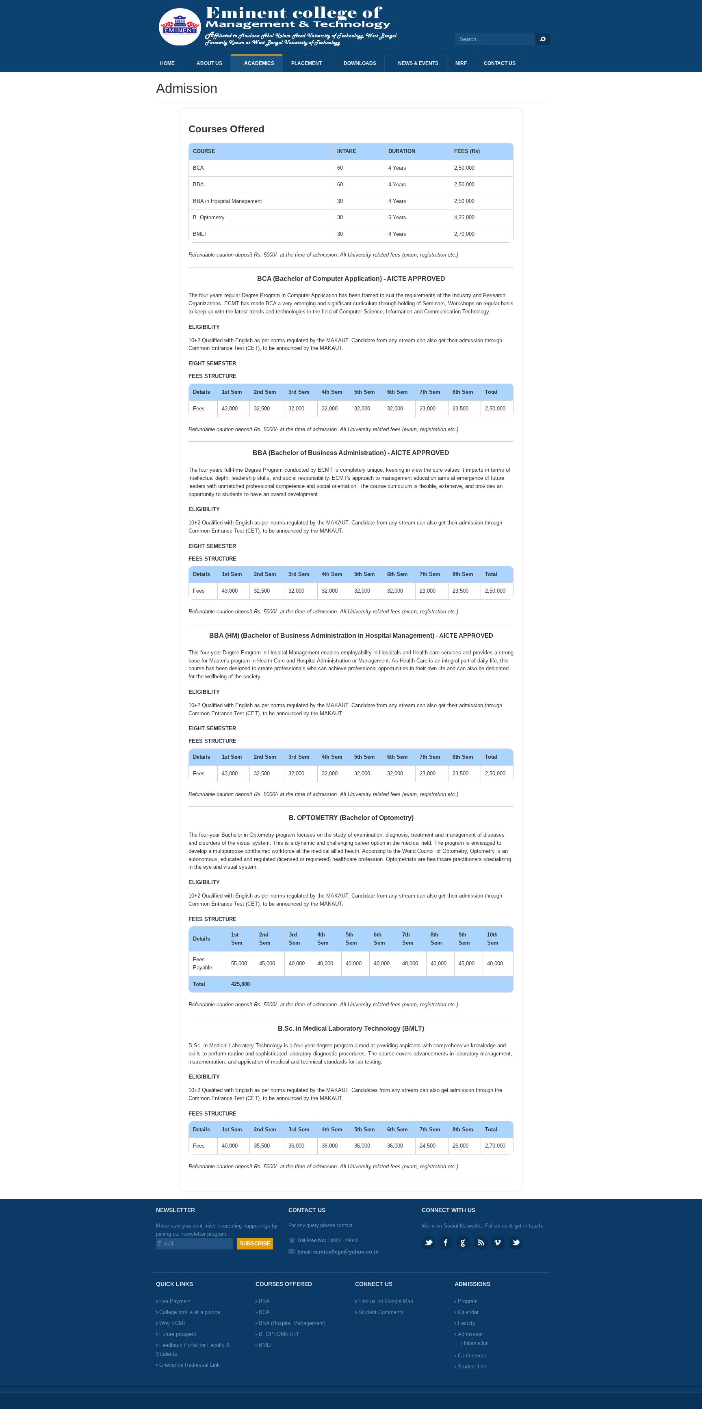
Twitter (428, 1242)
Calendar (468, 1312)
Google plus (463, 1242)
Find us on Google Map (385, 1301)
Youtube (515, 1242)
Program (468, 1301)
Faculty (466, 1323)
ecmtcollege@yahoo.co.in (346, 1252)
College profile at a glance (189, 1312)
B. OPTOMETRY (279, 1334)
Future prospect (177, 1334)
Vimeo (498, 1242)
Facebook (446, 1242)
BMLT (266, 1345)
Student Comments (381, 1312)
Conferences (473, 1356)
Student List (472, 1367)
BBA (264, 1301)
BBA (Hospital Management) (292, 1323)
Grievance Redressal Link (189, 1365)
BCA (264, 1312)
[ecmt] (282, 27)
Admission (470, 1334)
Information (476, 1343)
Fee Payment (175, 1301)
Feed (481, 1242)
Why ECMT (172, 1323)
